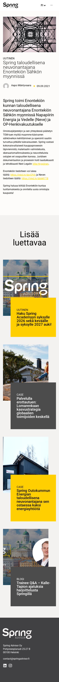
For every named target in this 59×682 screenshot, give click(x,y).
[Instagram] (10, 665)
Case (20, 394)
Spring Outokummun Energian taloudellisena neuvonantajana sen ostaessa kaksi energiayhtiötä (33, 500)
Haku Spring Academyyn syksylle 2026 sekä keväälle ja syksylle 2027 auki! (34, 319)
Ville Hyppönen (41, 163)
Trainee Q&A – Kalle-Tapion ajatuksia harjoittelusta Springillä (33, 588)
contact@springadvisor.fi (16, 658)
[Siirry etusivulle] (10, 5)
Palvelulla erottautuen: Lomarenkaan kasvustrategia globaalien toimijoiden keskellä (33, 407)
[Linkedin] (5, 665)
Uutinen (9, 58)
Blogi (20, 579)
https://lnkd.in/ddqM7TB (35, 178)
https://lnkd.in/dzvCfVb (23, 174)
